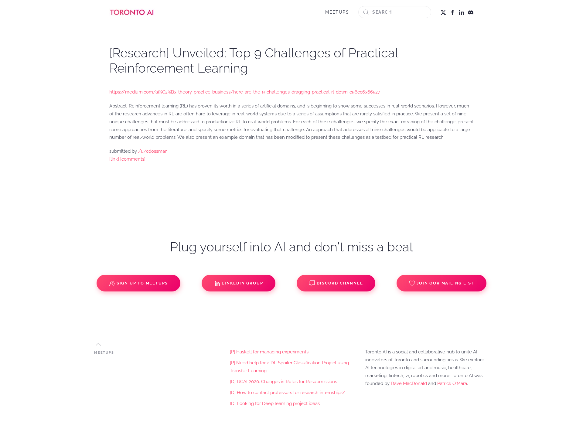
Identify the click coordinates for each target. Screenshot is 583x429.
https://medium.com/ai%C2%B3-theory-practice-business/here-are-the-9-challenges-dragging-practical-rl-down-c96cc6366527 (244, 92)
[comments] (132, 159)
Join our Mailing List (445, 283)
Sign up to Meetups (142, 283)
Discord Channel (340, 283)
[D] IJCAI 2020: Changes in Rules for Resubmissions (283, 381)
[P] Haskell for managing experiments (269, 352)
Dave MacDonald (409, 383)
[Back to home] (132, 12)
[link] (114, 159)
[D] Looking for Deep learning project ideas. (275, 403)
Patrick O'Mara (452, 383)
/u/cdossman (153, 151)
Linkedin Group (242, 283)
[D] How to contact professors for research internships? (287, 392)
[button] (98, 344)
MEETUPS (337, 12)
